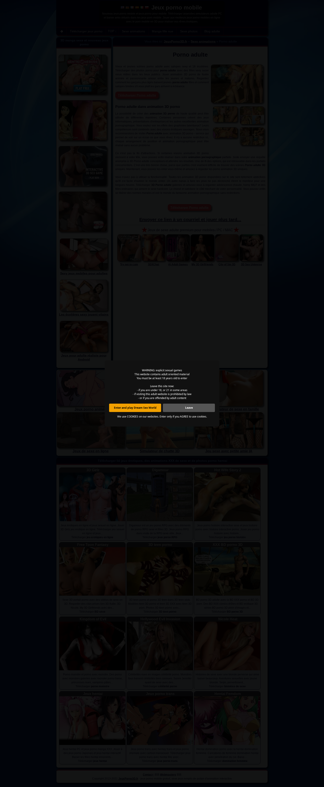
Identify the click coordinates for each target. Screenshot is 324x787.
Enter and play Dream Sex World (135, 408)
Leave (189, 408)
